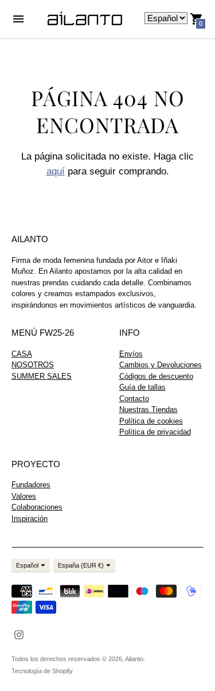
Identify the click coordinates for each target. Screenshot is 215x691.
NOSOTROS (32, 364)
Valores (23, 496)
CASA (21, 354)
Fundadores (30, 484)
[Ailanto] (85, 19)
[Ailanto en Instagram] (19, 634)
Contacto (134, 398)
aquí (55, 171)
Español (27, 565)
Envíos (131, 354)
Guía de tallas (142, 387)
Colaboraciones (36, 507)
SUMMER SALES (41, 376)
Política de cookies (151, 421)
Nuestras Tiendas (148, 409)
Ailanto (134, 658)
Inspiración (29, 518)
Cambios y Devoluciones (160, 364)
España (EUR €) (81, 565)
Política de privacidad (155, 432)
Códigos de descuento (156, 376)
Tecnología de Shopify (42, 670)
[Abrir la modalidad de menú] (18, 19)
